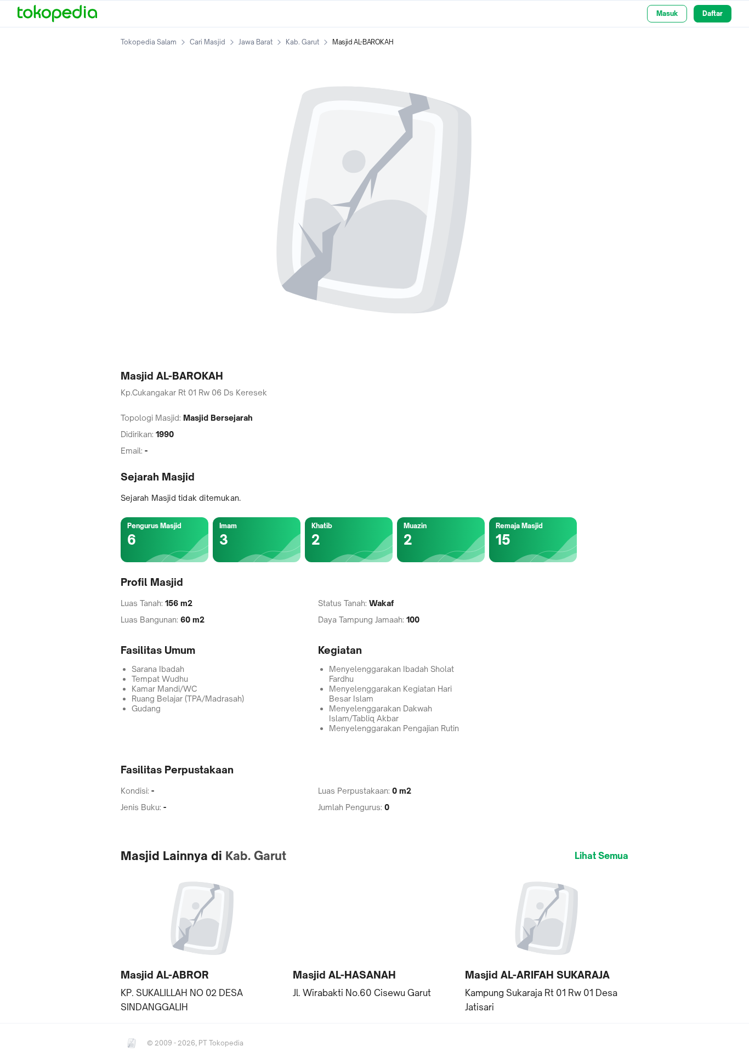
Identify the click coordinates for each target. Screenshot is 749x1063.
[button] (202, 943)
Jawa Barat (256, 42)
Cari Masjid (207, 42)
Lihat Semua (601, 855)
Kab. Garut (302, 42)
